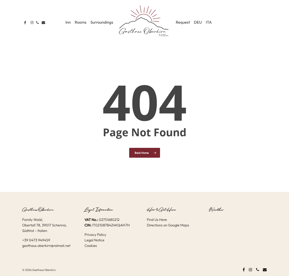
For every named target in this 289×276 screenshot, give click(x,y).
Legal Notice (94, 240)
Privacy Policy (95, 234)
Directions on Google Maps (168, 225)
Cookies (91, 245)
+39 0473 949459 (36, 240)
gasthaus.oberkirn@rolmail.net (46, 245)
